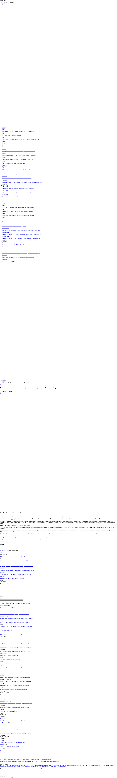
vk (2, 5)
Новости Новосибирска (43, 765)
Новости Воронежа (71, 765)
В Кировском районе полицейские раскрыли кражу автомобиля (13, 689)
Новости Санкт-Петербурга (5, 765)
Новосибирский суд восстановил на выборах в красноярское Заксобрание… (16, 647)
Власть (3, 128)
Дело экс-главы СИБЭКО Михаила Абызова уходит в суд (14, 226)
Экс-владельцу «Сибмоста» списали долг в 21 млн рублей (12, 724)
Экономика (4, 241)
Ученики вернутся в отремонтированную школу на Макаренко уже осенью (18, 159)
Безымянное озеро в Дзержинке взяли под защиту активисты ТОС (14, 560)
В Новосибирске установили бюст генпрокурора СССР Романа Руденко (17, 169)
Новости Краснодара (25, 765)
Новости (4, 147)
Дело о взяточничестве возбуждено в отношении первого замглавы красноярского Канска (21, 139)
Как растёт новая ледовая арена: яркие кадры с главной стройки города (15, 677)
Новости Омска (79, 765)
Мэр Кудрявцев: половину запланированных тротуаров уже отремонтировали (18, 151)
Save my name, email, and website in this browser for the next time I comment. (16, 603)
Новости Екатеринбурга (61, 765)
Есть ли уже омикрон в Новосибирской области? (12, 135)
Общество (4, 166)
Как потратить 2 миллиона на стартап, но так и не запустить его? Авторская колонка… (20, 248)
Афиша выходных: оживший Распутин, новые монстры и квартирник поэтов (18, 207)
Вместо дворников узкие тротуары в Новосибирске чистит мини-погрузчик (18, 215)
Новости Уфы (94, 765)
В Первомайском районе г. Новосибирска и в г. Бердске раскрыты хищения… (16, 703)
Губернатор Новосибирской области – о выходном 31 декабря (13, 742)
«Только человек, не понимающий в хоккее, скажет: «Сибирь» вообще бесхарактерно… (20, 192)
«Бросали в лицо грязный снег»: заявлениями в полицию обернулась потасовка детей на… (21, 219)
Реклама (4, 3)
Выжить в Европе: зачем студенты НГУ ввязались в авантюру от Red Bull (15, 733)
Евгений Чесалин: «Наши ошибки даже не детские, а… (11, 659)
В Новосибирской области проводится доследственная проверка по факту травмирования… (21, 234)
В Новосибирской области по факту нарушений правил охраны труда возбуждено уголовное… (22, 238)
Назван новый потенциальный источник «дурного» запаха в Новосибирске (18, 257)
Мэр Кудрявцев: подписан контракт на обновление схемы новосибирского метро (19, 155)
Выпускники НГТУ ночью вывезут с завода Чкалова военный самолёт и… (15, 729)
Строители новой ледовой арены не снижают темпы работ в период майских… (16, 618)
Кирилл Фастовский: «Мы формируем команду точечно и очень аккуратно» (18, 188)
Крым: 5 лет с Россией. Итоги (6, 630)
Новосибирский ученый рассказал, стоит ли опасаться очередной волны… (15, 651)
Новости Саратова (87, 765)
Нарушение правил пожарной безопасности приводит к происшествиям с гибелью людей (21, 230)
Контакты (4, 4)
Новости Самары (101, 765)
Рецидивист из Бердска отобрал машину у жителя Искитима (12, 667)
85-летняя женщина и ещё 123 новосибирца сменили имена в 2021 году (17, 178)
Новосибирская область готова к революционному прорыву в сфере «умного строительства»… (22, 182)
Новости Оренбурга (16, 765)
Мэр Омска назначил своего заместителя (10, 143)
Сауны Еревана (53, 766)
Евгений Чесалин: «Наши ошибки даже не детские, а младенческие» (14, 614)
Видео (3, 204)
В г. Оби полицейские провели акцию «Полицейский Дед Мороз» (14, 754)
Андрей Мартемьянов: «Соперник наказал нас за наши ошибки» (15, 200)
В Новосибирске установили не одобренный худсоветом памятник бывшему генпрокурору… (22, 173)
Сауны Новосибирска (61, 766)
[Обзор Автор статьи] (2, 549)
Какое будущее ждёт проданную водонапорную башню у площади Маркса (15, 622)
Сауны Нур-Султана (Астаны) (43, 766)
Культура (4, 146)
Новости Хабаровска (110, 765)
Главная (4, 127)
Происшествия (5, 222)
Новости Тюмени (34, 765)
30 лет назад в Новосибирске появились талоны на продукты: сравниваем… (16, 638)
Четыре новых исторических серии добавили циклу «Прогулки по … (14, 707)
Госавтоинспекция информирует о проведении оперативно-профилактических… (17, 750)
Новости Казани (52, 765)
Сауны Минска (33, 766)
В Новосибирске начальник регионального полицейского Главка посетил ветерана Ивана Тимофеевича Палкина (23, 556)
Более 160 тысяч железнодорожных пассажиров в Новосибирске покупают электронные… (19, 720)
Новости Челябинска (4, 766)
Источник (2, 541)
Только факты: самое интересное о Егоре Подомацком (13, 196)
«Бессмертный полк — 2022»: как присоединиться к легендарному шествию (16, 626)
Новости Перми (12, 766)
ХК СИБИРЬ (5, 185)
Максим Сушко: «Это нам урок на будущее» (9, 655)
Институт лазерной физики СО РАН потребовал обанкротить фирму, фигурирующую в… (21, 244)
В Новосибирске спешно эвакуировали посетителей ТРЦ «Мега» (13, 634)
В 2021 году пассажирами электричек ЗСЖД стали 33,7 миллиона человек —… (16, 698)
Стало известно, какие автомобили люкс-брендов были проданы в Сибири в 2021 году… (21, 253)
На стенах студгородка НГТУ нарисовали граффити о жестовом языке (14, 685)
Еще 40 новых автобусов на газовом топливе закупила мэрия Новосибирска (16, 681)
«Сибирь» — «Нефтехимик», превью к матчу (9, 711)
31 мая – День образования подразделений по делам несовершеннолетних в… (16, 663)
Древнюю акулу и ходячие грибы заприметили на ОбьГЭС (14, 163)
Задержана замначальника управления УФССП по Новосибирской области (18, 131)
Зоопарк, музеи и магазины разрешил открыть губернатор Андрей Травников (16, 643)
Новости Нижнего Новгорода (23, 766)
